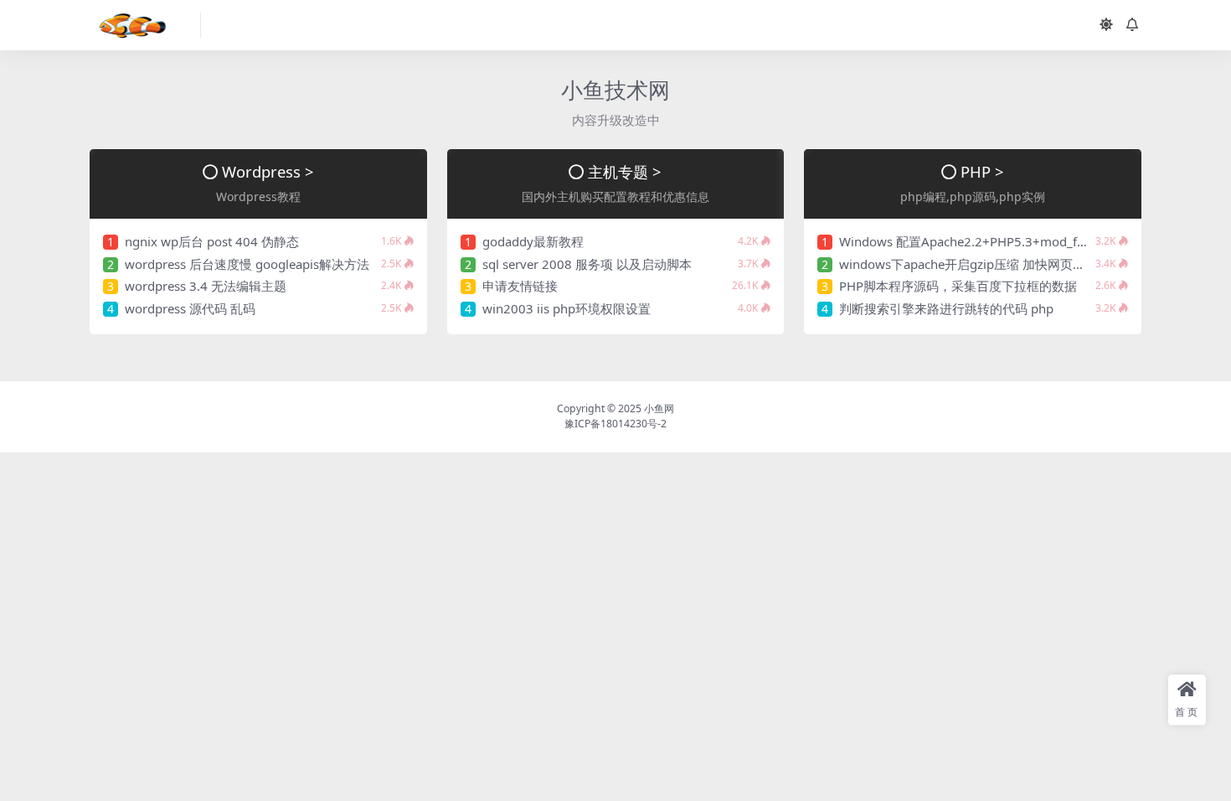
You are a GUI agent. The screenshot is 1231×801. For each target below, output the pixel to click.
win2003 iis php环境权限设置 (566, 308)
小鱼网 (659, 408)
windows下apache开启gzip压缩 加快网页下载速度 (981, 264)
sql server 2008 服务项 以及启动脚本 (587, 264)
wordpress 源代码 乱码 (190, 308)
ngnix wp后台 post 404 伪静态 (212, 241)
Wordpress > (268, 171)
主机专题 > (625, 171)
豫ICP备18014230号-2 (615, 423)
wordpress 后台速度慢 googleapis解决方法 (247, 264)
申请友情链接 (520, 285)
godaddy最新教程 (533, 241)
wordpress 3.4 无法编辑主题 (205, 285)
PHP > (982, 171)
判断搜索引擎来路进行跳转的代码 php (946, 308)
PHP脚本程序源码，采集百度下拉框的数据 (958, 285)
